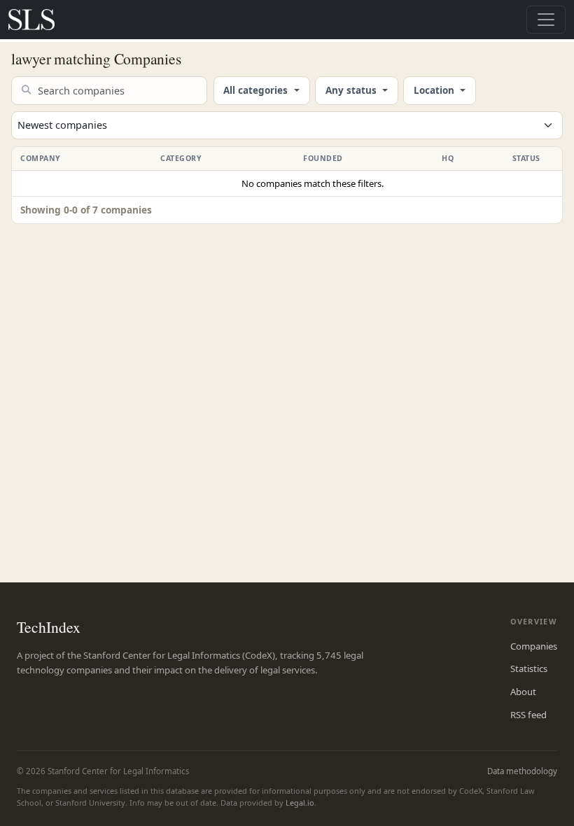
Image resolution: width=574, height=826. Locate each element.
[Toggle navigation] (546, 20)
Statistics (528, 668)
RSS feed (528, 714)
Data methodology (522, 771)
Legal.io (300, 802)
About (523, 691)
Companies (533, 646)
